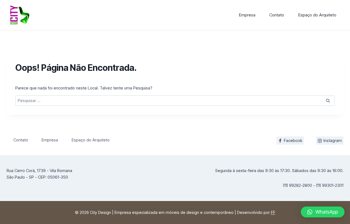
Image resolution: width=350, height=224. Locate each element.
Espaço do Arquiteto (317, 15)
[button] (323, 211)
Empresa (247, 15)
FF (273, 212)
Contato (276, 15)
